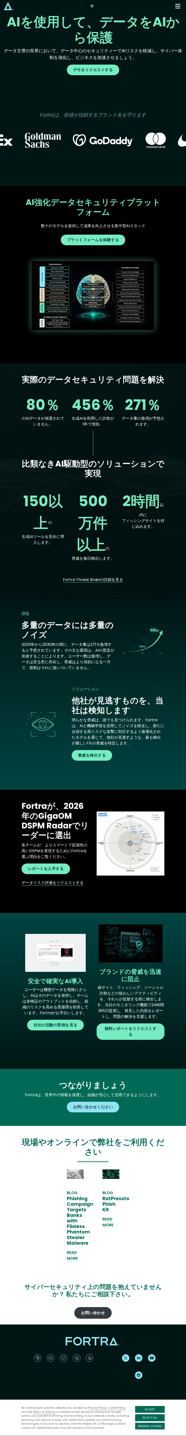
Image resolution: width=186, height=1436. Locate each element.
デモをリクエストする (93, 70)
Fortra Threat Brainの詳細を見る (93, 579)
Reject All (150, 1418)
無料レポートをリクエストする (130, 1031)
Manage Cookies (150, 1426)
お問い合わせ (93, 1313)
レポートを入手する (46, 868)
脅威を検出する (92, 755)
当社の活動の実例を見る (55, 1025)
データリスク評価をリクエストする (53, 882)
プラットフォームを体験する (93, 240)
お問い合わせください (93, 1107)
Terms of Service (44, 1412)
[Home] (9, 6)
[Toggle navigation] (178, 6)
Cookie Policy (116, 1408)
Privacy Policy (97, 1408)
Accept (150, 1409)
